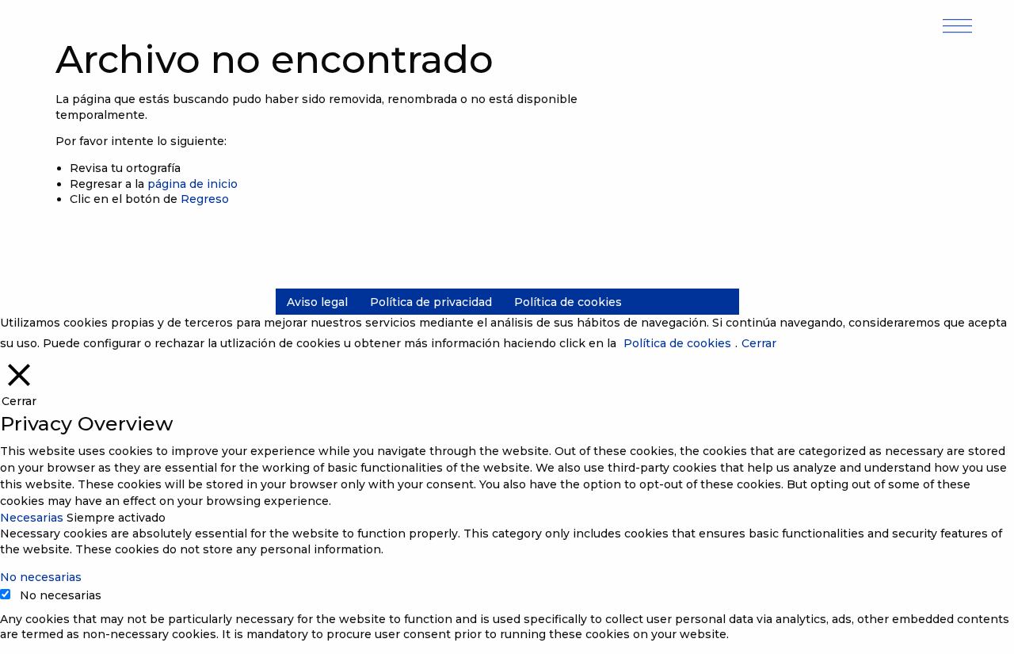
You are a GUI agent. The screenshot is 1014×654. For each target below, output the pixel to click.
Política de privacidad (431, 302)
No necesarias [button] (41, 577)
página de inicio (192, 184)
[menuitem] (317, 302)
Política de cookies (568, 302)
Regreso (205, 199)
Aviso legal (317, 302)
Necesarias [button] (33, 518)
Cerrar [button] (758, 343)
